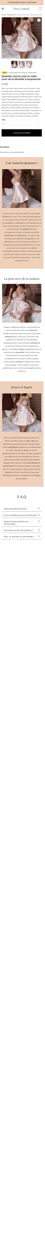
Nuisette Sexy (11, 15)
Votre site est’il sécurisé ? (15, 509)
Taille (3, 120)
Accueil (4, 15)
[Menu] (5, 8)
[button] (38, 20)
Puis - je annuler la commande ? (19, 536)
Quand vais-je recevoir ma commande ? (16, 522)
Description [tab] (4, 147)
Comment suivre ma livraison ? (18, 530)
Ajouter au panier (21, 133)
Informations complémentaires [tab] (12, 152)
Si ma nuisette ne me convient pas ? (21, 515)
